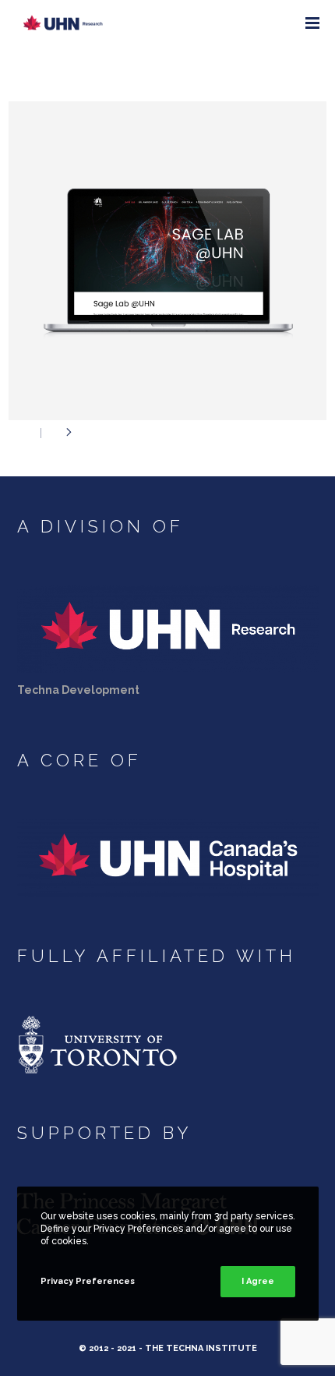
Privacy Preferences (88, 1281)
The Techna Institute (201, 1348)
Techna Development (78, 690)
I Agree (258, 1281)
